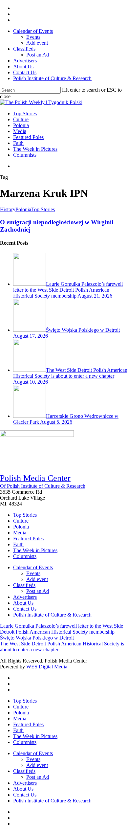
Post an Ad (37, 591)
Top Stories (43, 209)
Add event (37, 579)
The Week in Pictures (35, 550)
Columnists (24, 556)
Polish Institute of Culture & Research (52, 615)
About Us (23, 603)
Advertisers (25, 597)
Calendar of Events (33, 567)
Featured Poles (28, 538)
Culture (21, 521)
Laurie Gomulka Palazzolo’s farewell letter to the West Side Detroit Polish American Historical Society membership (61, 629)
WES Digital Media (46, 666)
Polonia (23, 209)
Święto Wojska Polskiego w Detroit (37, 638)
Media (19, 532)
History (7, 209)
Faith (18, 544)
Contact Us (24, 609)
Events (33, 573)
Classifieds (24, 585)
